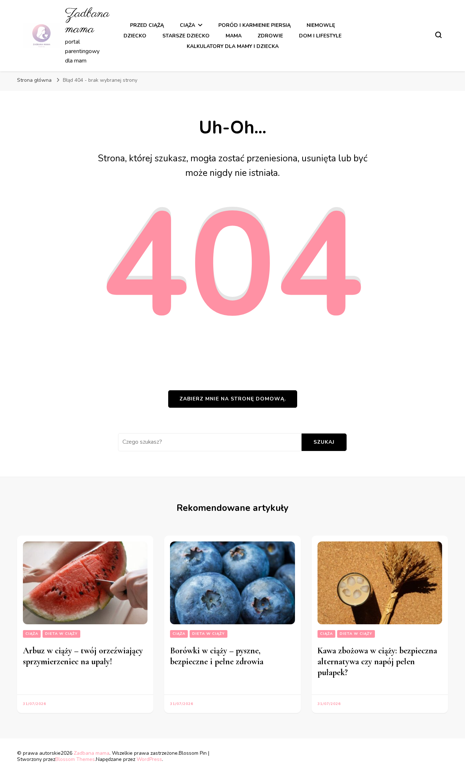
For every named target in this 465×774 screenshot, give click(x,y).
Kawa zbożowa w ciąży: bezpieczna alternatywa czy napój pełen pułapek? (377, 661)
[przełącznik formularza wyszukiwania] (438, 35)
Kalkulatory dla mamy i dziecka (233, 46)
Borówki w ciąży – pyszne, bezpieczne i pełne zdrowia (216, 656)
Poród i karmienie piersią (254, 25)
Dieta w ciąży (61, 633)
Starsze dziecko (186, 35)
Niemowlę (321, 25)
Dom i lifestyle (320, 35)
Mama (234, 35)
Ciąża (187, 25)
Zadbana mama (87, 21)
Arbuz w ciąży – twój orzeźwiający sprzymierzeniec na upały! (83, 656)
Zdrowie (270, 35)
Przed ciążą (147, 25)
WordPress (149, 759)
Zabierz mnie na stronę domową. (232, 398)
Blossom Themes (75, 759)
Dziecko (135, 35)
